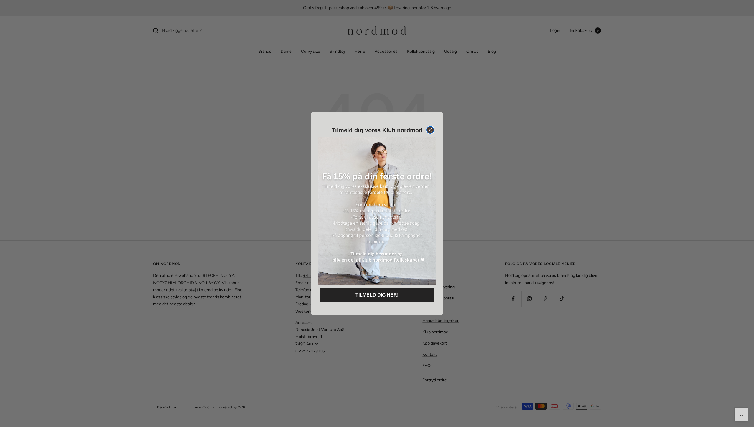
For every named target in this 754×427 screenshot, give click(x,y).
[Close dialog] (430, 129)
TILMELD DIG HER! (377, 294)
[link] (377, 211)
